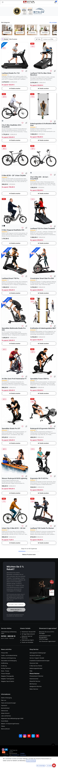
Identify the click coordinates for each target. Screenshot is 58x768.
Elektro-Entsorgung (6, 697)
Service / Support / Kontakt (37, 658)
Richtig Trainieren (6, 668)
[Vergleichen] (26, 71)
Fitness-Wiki (4, 653)
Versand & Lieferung (35, 655)
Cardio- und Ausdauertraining (9, 655)
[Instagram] (24, 736)
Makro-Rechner (34, 689)
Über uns (3, 700)
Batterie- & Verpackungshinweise (10, 723)
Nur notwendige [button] (41, 765)
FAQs (31, 671)
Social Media (4, 721)
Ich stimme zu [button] (50, 765)
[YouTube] (29, 736)
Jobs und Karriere (6, 716)
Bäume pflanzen (5, 729)
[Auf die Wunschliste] (22, 71)
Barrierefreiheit (5, 708)
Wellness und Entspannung (8, 658)
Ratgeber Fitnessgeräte (7, 676)
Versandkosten (15, 755)
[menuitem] (7, 30)
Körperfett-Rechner (35, 681)
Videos (3, 726)
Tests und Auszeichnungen (8, 703)
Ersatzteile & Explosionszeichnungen (39, 660)
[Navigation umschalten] (2, 2)
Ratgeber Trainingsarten (7, 678)
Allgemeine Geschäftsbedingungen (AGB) (12, 718)
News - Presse (5, 671)
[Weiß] (4, 121)
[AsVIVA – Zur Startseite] (29, 2)
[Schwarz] (4, 225)
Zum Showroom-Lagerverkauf (47, 641)
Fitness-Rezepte (5, 673)
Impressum (4, 705)
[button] (49, 39)
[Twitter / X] (33, 736)
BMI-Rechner (33, 684)
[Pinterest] (37, 736)
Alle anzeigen (53, 22)
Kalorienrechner (34, 678)
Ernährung (4, 666)
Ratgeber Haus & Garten (7, 681)
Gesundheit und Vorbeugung (9, 660)
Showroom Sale (34, 663)
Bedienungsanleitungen (36, 668)
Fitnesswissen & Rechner (36, 676)
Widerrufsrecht (5, 713)
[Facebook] (20, 736)
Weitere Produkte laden (29, 554)
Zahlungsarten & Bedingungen (38, 653)
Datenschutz (4, 710)
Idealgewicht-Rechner (36, 686)
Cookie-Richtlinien (31, 760)
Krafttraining (4, 663)
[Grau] (2, 121)
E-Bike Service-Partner (36, 666)
